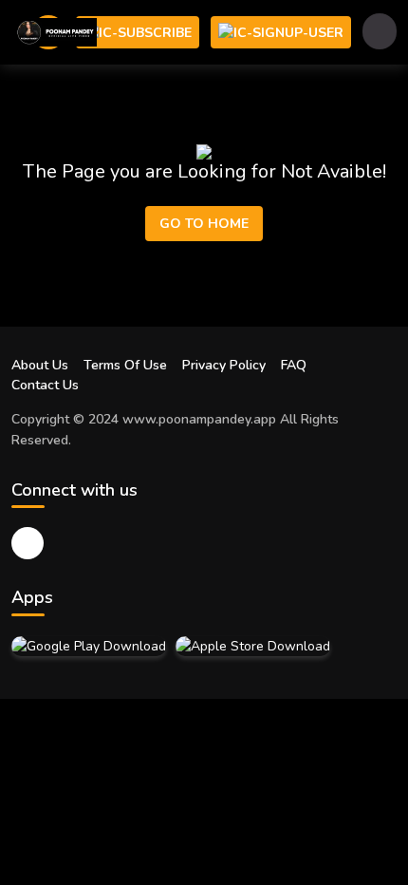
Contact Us (45, 385)
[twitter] (27, 543)
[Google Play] (88, 645)
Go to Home (204, 224)
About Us (39, 365)
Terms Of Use (125, 365)
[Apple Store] (253, 645)
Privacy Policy (224, 365)
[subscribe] (137, 32)
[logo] (54, 32)
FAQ (293, 365)
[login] (281, 32)
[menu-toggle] (379, 31)
